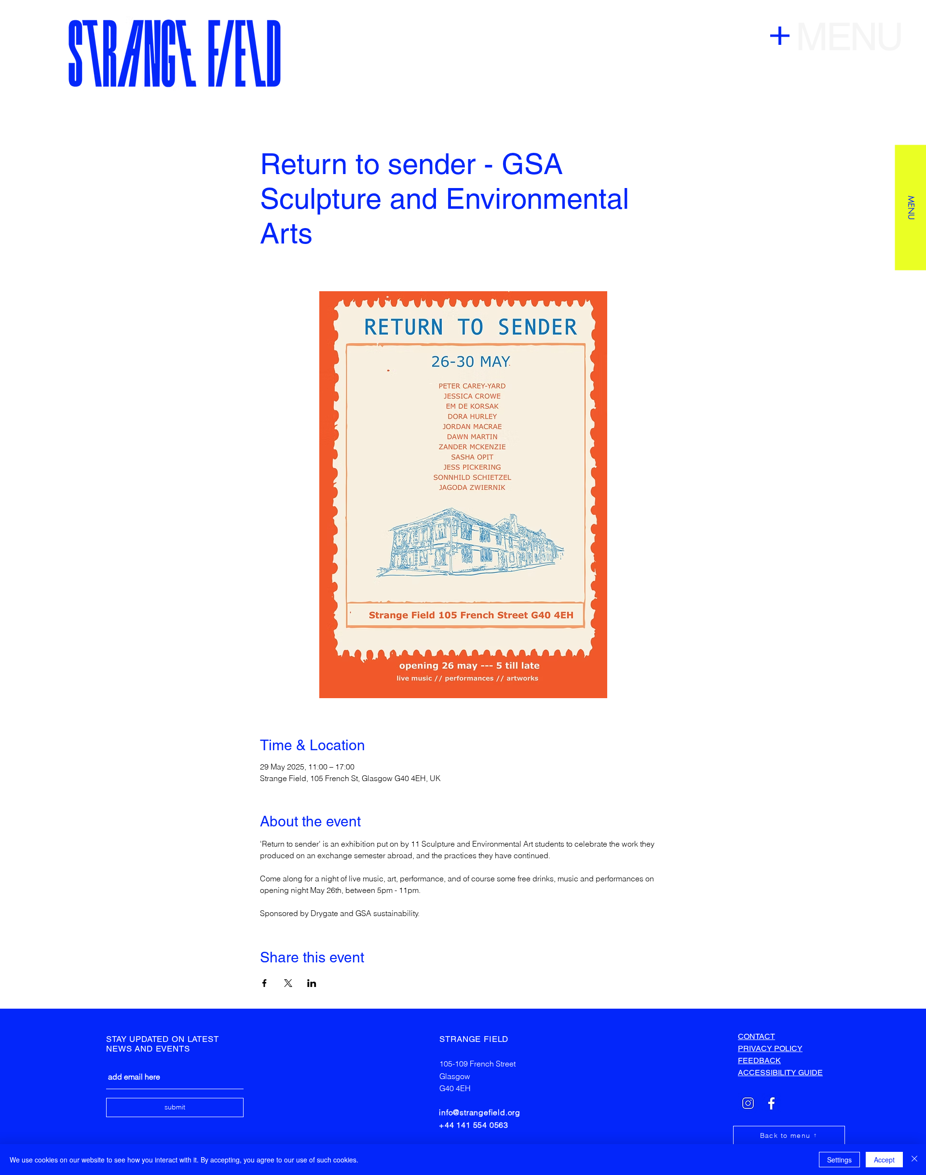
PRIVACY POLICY (770, 1048)
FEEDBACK (759, 1060)
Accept (884, 1159)
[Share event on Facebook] (264, 983)
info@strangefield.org (479, 1112)
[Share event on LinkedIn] (311, 983)
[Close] (914, 1159)
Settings (839, 1159)
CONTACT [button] (756, 1036)
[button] (910, 207)
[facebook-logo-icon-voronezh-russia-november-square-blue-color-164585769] (772, 1103)
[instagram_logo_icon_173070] (748, 1103)
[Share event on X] (288, 983)
